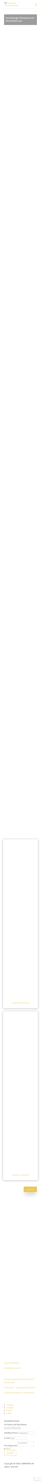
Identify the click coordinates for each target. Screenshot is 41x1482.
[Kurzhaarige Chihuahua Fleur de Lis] (20, 740)
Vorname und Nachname (15, 1424)
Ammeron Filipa (14, 1214)
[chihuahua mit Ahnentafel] (20, 419)
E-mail (7, 1438)
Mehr (9, 1224)
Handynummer (11, 1433)
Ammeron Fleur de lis (17, 1228)
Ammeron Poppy (14, 1271)
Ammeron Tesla (14, 1300)
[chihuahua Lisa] (20, 125)
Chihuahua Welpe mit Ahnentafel (19, 1392)
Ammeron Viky (13, 1286)
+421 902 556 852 (11, 1363)
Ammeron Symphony (20, 1175)
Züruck (30, 1189)
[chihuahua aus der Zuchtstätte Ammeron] (20, 104)
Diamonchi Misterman (20, 1003)
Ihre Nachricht (10, 1445)
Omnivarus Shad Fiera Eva (20, 1329)
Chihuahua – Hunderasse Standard (19, 1387)
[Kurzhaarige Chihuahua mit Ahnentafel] (20, 259)
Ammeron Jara (13, 1314)
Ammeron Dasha (14, 1243)
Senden (10, 1453)
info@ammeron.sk (12, 1368)
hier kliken (26, 80)
